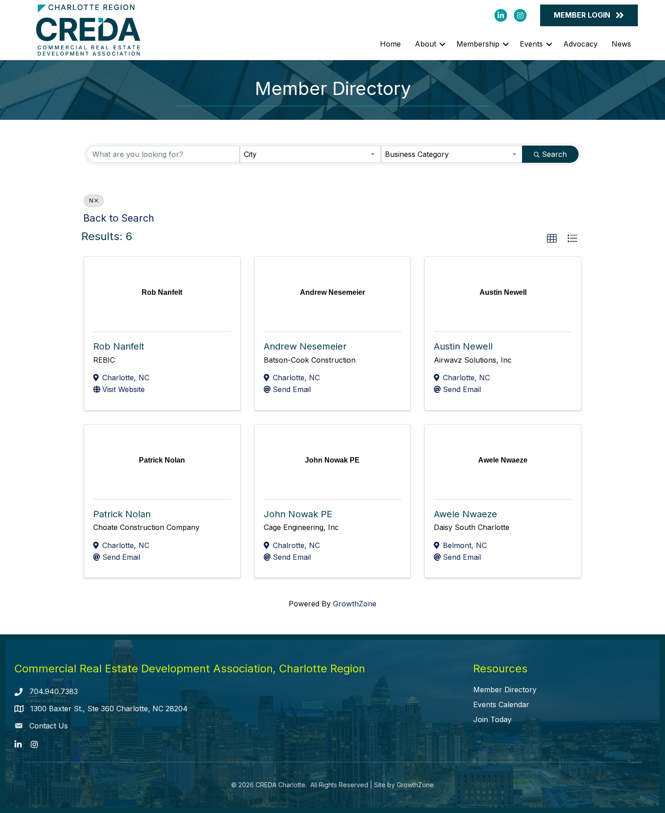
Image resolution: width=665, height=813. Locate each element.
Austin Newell (463, 346)
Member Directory (505, 689)
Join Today (492, 719)
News (621, 43)
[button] (552, 239)
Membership (477, 43)
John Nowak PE (298, 514)
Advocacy (580, 43)
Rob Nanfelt (118, 346)
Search (554, 154)
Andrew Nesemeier (305, 346)
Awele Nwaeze (465, 514)
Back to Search (118, 218)
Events (531, 43)
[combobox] (310, 154)
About (425, 43)
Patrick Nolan (122, 514)
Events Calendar (501, 704)
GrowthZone (354, 603)
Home (390, 43)
